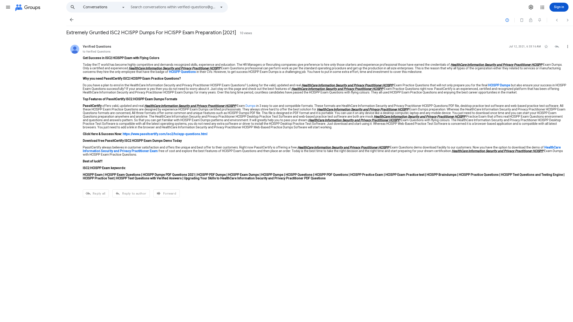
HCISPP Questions (182, 72)
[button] (8, 7)
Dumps (251, 106)
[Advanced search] (221, 7)
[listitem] (319, 120)
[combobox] (173, 7)
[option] (104, 7)
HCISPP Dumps (499, 85)
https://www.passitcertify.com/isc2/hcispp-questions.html (165, 134)
